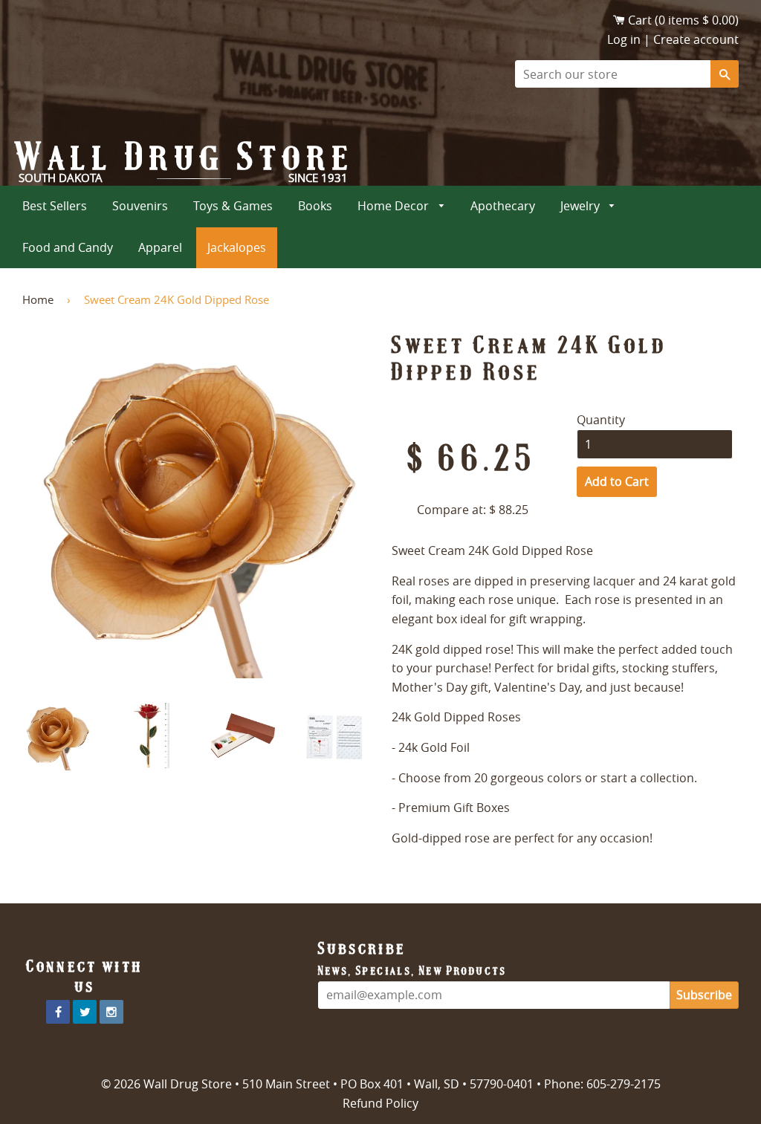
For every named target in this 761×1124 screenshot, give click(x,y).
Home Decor (394, 206)
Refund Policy (380, 1103)
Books (315, 206)
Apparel (160, 247)
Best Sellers (54, 206)
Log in (624, 39)
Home (38, 299)
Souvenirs (140, 206)
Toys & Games (233, 206)
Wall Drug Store (185, 156)
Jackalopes (236, 247)
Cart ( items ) (683, 20)
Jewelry (581, 206)
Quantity (601, 420)
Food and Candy (67, 247)
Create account (696, 39)
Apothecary (502, 206)
